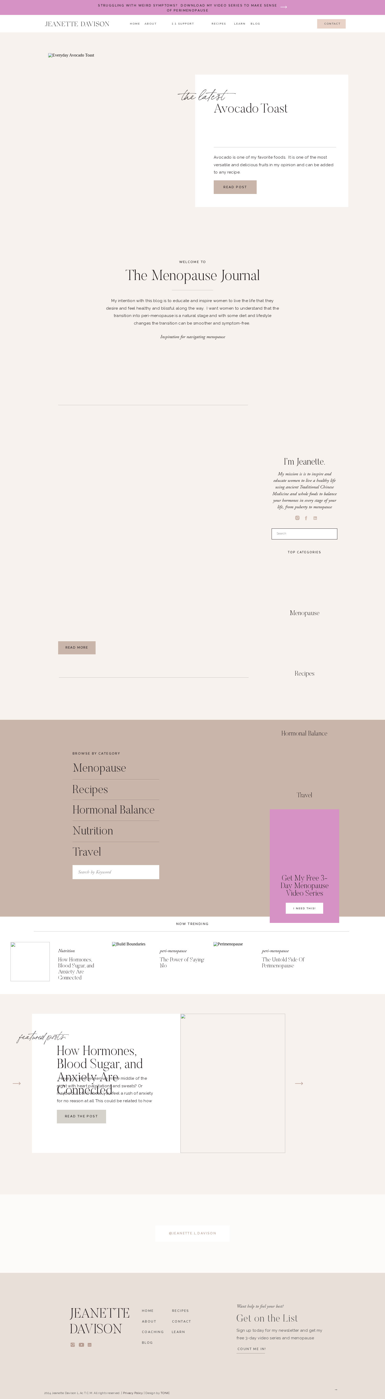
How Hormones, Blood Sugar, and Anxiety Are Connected (100, 1071)
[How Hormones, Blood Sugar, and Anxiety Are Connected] (30, 961)
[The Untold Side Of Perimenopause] (233, 961)
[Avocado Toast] (138, 143)
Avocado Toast (251, 109)
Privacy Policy (133, 1393)
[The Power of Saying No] (131, 961)
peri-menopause (173, 951)
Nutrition (66, 951)
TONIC (165, 1393)
